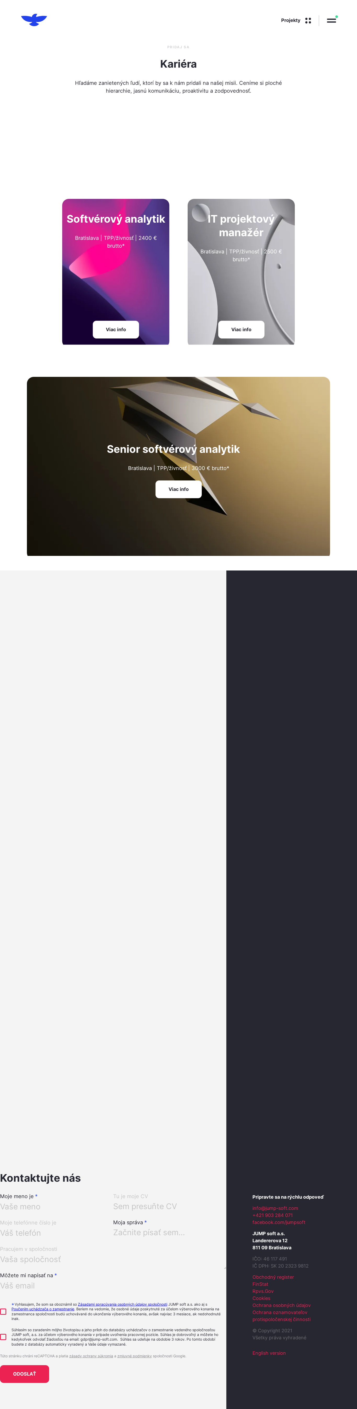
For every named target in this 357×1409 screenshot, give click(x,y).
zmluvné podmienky (134, 1356)
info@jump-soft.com (275, 1208)
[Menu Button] (327, 20)
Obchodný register (273, 1277)
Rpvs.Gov (263, 1291)
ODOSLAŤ (24, 1374)
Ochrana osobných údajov (281, 1305)
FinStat (260, 1284)
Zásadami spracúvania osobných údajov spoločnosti (122, 1304)
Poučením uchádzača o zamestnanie (42, 1309)
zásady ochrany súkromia (91, 1356)
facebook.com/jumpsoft (279, 1222)
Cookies (261, 1298)
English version (269, 1353)
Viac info (116, 329)
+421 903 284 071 (272, 1215)
